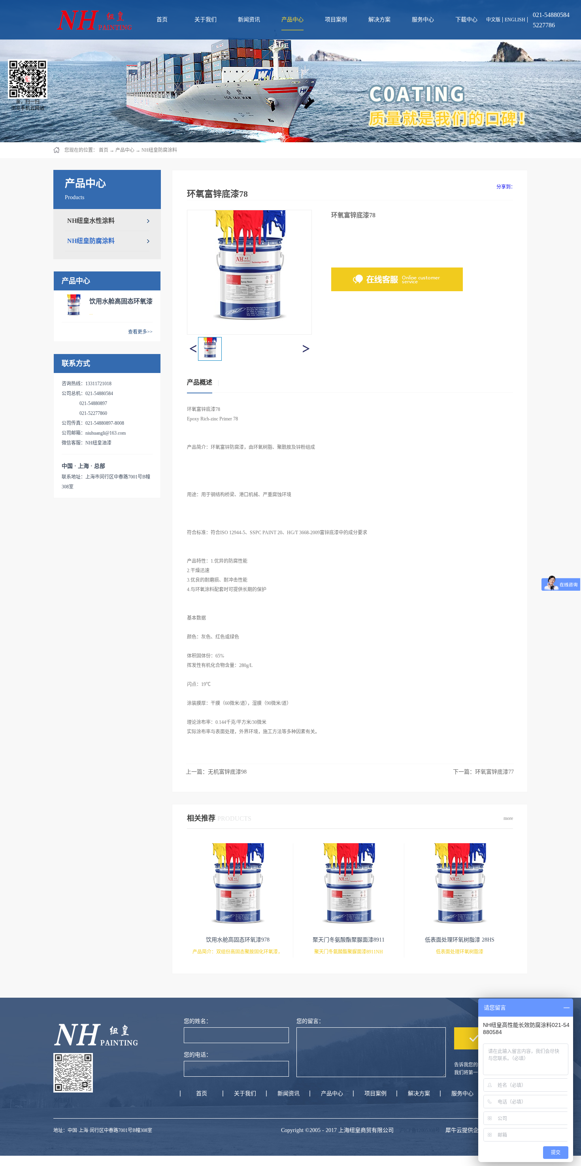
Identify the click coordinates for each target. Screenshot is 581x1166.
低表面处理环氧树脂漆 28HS (459, 940)
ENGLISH (515, 20)
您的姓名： (197, 1021)
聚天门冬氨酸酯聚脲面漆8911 (349, 940)
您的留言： (310, 1021)
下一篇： (483, 772)
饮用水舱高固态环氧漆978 (238, 940)
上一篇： (216, 772)
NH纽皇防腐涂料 (159, 150)
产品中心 (124, 150)
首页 (162, 20)
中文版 (493, 20)
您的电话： (197, 1055)
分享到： (505, 187)
